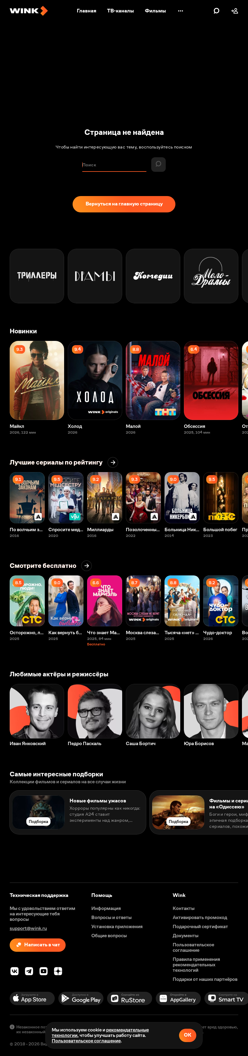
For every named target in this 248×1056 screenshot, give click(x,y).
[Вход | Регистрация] (234, 11)
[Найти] (216, 11)
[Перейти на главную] (29, 11)
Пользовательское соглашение (86, 1040)
